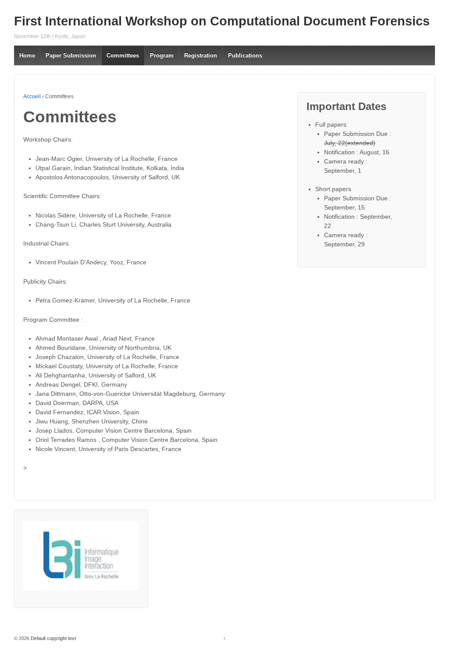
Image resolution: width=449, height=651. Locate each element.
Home (27, 55)
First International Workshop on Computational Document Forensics (222, 21)
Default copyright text (52, 638)
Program (162, 55)
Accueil (32, 96)
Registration (200, 55)
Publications (245, 55)
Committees (123, 55)
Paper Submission (71, 55)
